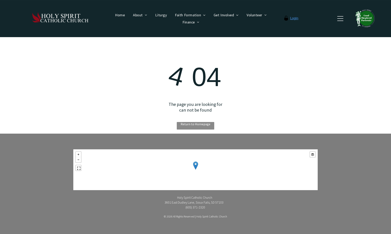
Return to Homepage (195, 124)
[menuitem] (120, 15)
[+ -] (195, 169)
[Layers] (312, 154)
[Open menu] (340, 19)
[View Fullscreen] (78, 168)
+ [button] (78, 154)
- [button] (78, 159)
